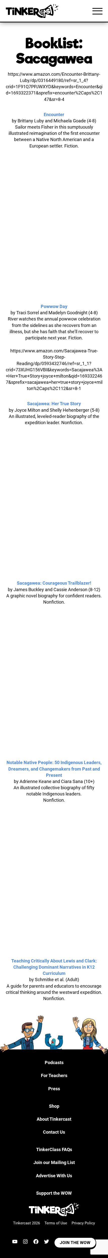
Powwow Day (54, 306)
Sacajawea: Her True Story (54, 403)
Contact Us (54, 1132)
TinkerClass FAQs (54, 1149)
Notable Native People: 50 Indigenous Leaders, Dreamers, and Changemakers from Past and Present (54, 769)
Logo (33, 11)
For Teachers (54, 1075)
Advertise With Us (54, 1175)
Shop (54, 1106)
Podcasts (54, 1062)
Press (54, 1088)
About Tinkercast (54, 1119)
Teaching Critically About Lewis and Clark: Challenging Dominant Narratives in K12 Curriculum (54, 967)
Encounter (54, 114)
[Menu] (97, 11)
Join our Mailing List (54, 1162)
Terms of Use (55, 1223)
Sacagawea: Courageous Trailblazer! (54, 583)
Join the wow (75, 1242)
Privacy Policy (83, 1223)
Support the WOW (54, 1193)
